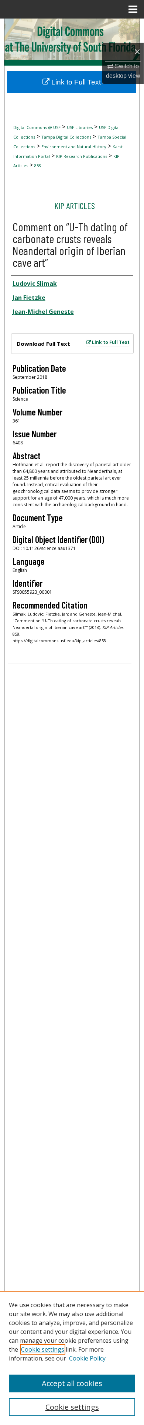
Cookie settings (42, 1349)
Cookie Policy (87, 1358)
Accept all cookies (72, 1383)
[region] (72, 1358)
